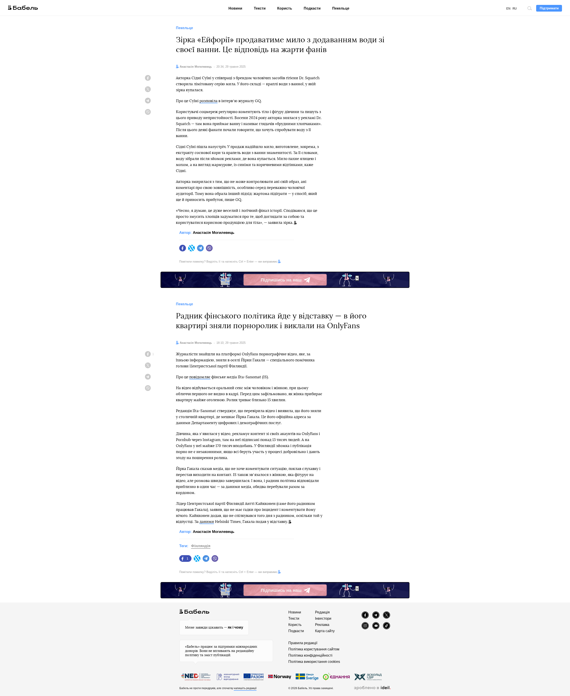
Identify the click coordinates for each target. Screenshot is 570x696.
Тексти (260, 8)
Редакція (322, 612)
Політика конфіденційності (310, 655)
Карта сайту (325, 631)
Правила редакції (302, 643)
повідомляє (199, 377)
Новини (235, 8)
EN (508, 8)
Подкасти (312, 8)
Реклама (322, 625)
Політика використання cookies (314, 662)
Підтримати (549, 8)
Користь (284, 8)
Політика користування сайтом (313, 649)
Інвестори (323, 618)
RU (515, 8)
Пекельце (340, 8)
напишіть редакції (245, 688)
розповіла (209, 101)
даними (207, 522)
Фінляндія (200, 546)
